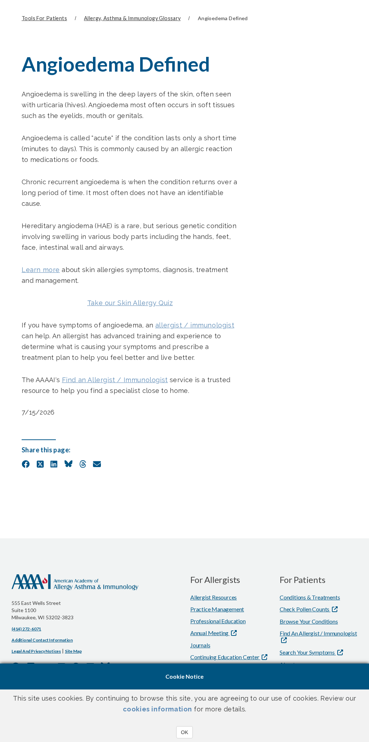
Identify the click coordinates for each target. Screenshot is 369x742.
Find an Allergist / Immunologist (115, 380)
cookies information (157, 709)
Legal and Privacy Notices (36, 651)
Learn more (41, 269)
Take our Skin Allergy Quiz (130, 303)
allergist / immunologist (194, 325)
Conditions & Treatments (310, 597)
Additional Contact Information (42, 640)
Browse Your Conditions (309, 621)
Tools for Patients (44, 18)
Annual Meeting (210, 632)
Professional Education (218, 620)
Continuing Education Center (225, 656)
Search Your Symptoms (308, 652)
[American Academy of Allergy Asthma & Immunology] (75, 587)
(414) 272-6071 (26, 629)
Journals (200, 645)
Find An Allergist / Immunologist (318, 633)
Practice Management (217, 609)
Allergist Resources (213, 597)
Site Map (73, 651)
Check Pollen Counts (305, 609)
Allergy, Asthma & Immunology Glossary (132, 18)
